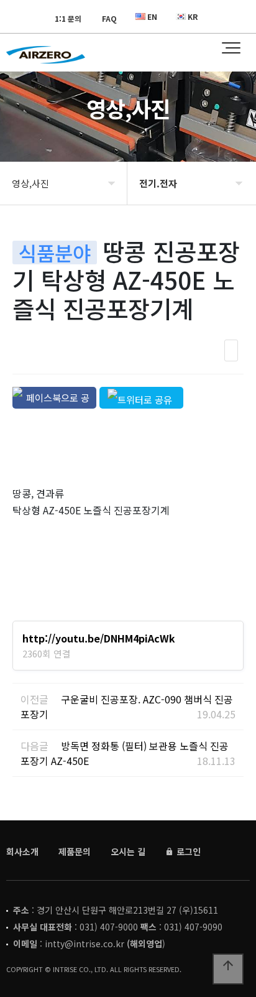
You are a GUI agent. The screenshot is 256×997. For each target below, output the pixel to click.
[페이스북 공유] (54, 398)
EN (152, 16)
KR (193, 16)
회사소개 (22, 851)
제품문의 (74, 851)
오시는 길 (128, 851)
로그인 (187, 851)
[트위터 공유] (141, 398)
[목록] (231, 350)
